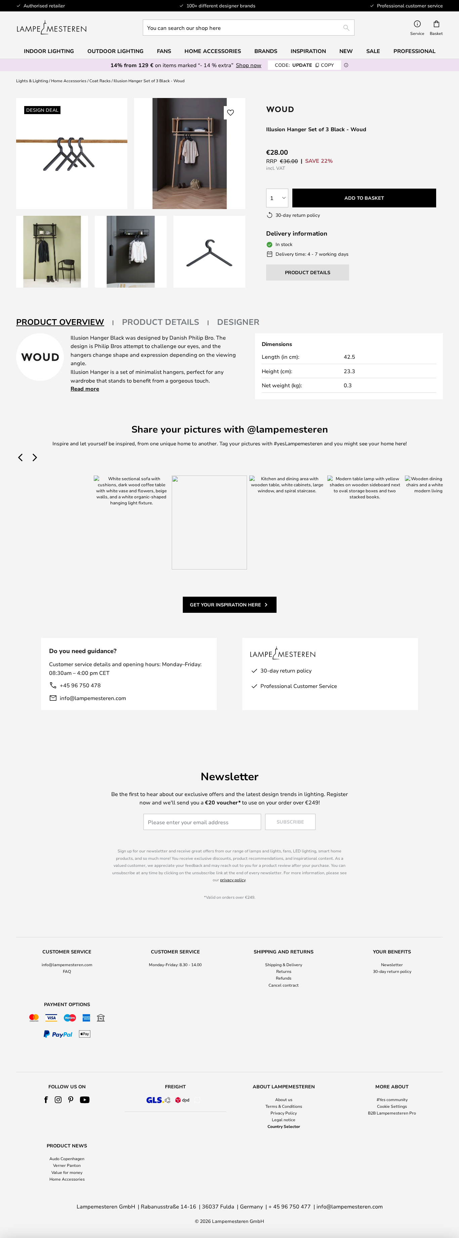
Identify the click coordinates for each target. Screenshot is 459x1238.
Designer (238, 322)
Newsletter (392, 964)
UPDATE (304, 65)
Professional (414, 51)
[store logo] (51, 27)
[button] (52, 252)
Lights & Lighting (32, 80)
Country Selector (283, 1126)
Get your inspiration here (225, 604)
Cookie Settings (392, 1106)
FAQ (67, 971)
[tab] (65, 322)
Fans (164, 51)
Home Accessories (68, 80)
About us (283, 1099)
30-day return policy (392, 971)
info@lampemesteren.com (93, 697)
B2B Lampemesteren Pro (392, 1113)
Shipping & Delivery (283, 964)
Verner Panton (67, 1165)
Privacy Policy (283, 1113)
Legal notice (283, 1119)
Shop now (248, 64)
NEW (346, 51)
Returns (283, 971)
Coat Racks (100, 80)
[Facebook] (46, 1099)
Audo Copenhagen (66, 1158)
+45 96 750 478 (80, 685)
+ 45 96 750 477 (289, 1206)
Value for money (66, 1172)
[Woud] (308, 108)
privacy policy (232, 879)
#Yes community (392, 1099)
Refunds (283, 978)
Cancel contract (283, 985)
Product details (160, 322)
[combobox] (248, 27)
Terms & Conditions (283, 1106)
